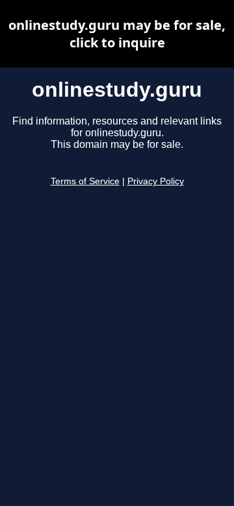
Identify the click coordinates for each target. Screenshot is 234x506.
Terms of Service (85, 181)
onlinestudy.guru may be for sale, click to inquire (117, 33)
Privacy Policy (155, 181)
